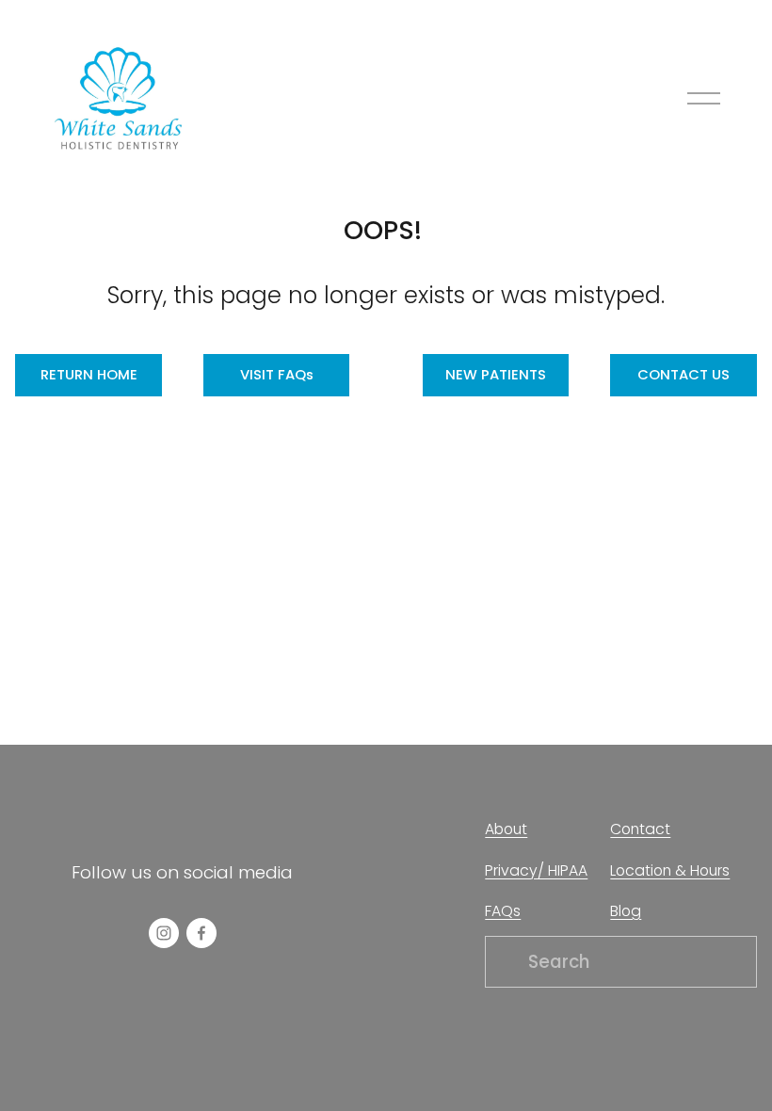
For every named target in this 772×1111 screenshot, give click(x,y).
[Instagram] (164, 933)
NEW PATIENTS (495, 374)
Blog (625, 911)
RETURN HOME (88, 374)
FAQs (503, 911)
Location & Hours (670, 870)
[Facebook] (201, 933)
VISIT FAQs (277, 374)
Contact (640, 829)
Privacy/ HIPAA (536, 870)
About (506, 829)
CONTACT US (683, 374)
